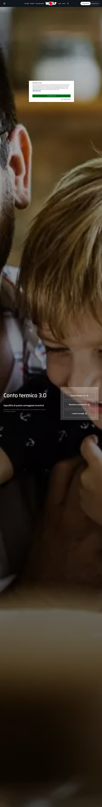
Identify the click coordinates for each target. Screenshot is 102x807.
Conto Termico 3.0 (77, 396)
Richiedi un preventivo (78, 405)
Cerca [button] (63, 3)
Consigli (26, 3)
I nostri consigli (78, 414)
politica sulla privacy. (37, 90)
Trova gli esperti (39, 3)
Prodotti (32, 3)
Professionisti (94, 3)
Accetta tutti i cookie (51, 95)
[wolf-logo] (51, 3)
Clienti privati (85, 3)
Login (59, 3)
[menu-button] (4, 3)
